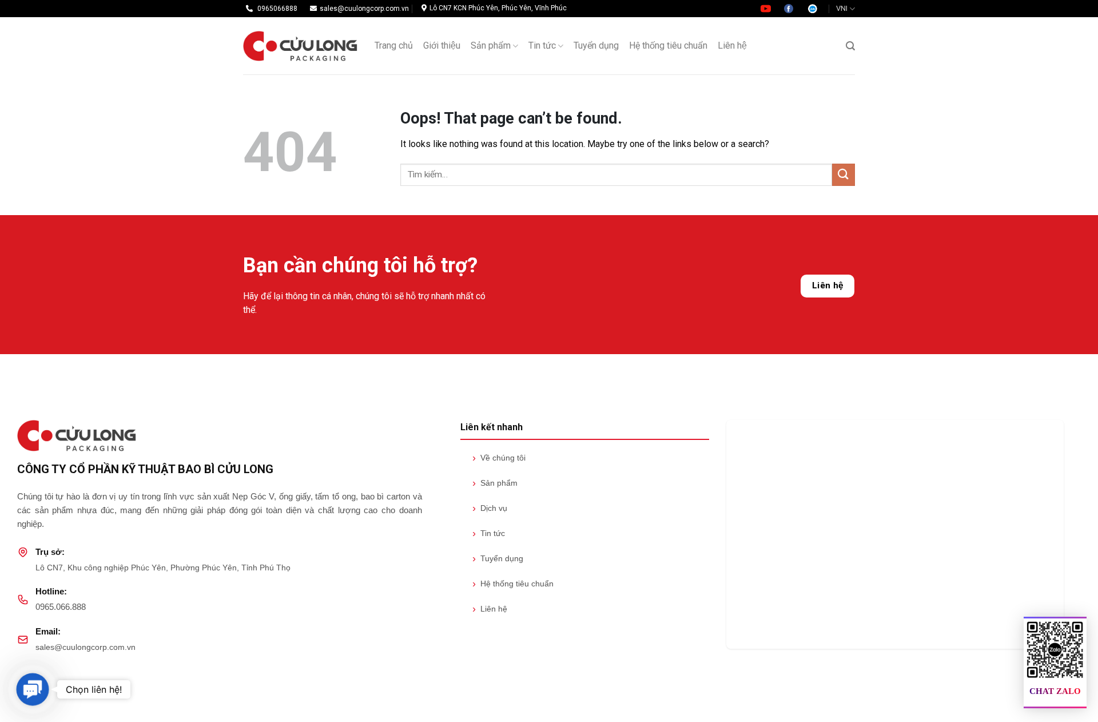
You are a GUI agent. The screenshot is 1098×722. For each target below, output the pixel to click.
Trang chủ (394, 45)
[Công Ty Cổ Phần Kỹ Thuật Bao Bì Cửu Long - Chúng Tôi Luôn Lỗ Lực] (300, 46)
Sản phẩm (491, 45)
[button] (32, 689)
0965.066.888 (60, 607)
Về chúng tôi (499, 457)
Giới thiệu (441, 45)
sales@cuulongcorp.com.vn (85, 647)
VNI (842, 8)
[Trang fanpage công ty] (789, 8)
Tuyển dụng (596, 45)
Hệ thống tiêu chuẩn (668, 45)
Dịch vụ (489, 508)
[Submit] (843, 175)
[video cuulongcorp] (766, 8)
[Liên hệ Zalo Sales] (813, 8)
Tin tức (542, 45)
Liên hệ (732, 45)
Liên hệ (828, 285)
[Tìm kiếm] (850, 46)
